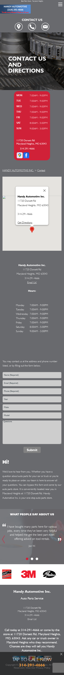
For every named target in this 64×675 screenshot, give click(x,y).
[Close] (44, 190)
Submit (32, 450)
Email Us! (32, 282)
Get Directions (25, 222)
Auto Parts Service (32, 598)
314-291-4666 (27, 149)
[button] (32, 229)
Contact (41, 170)
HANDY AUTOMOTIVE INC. (18, 170)
